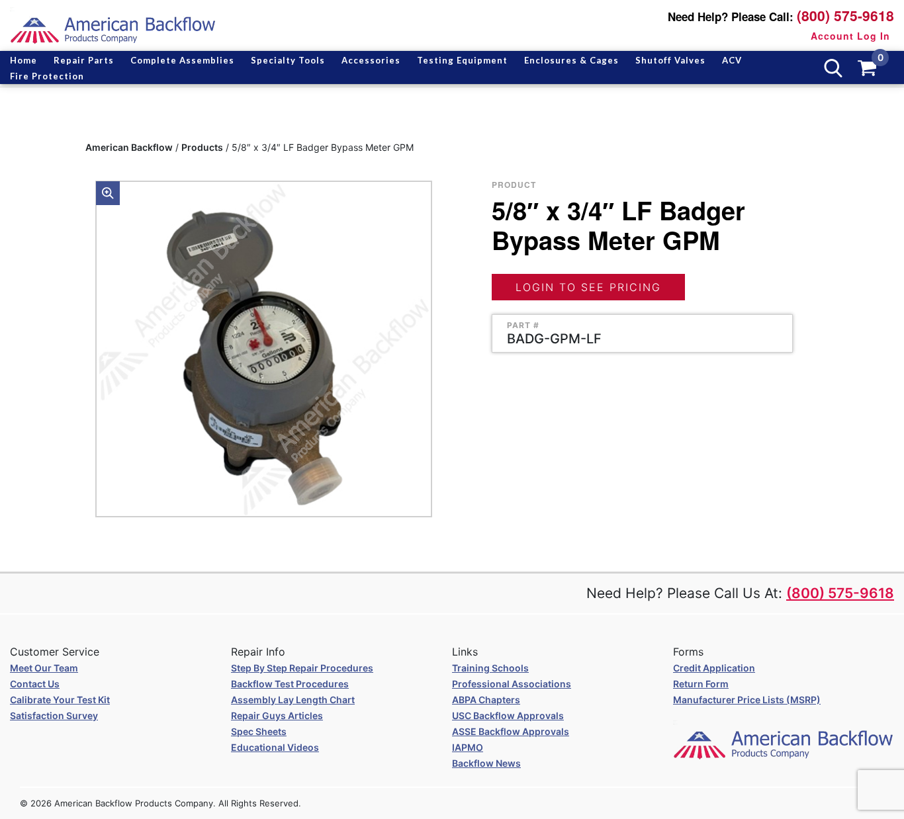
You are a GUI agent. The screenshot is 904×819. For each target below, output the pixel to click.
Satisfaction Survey (54, 715)
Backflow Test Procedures (290, 683)
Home (23, 60)
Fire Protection (47, 76)
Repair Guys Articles (277, 715)
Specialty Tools (288, 60)
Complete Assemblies (182, 60)
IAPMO (467, 747)
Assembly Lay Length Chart (293, 699)
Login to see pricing (588, 287)
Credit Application (714, 667)
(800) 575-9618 (845, 15)
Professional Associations (511, 683)
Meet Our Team (44, 667)
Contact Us (35, 683)
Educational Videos (275, 747)
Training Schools (490, 667)
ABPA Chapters (486, 699)
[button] (108, 193)
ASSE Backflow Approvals (510, 731)
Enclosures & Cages (571, 60)
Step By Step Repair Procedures (302, 667)
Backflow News (486, 763)
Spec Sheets (259, 731)
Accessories (370, 60)
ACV (732, 60)
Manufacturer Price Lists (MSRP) (747, 699)
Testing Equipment (462, 60)
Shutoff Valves (670, 60)
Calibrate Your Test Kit (60, 699)
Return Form (701, 683)
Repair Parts (84, 60)
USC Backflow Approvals (508, 715)
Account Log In (850, 35)
